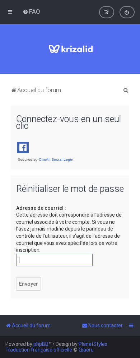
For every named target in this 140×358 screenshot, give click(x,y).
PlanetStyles (93, 344)
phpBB (40, 344)
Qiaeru (86, 350)
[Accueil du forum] (70, 49)
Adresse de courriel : (41, 208)
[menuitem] (31, 11)
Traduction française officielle (38, 350)
